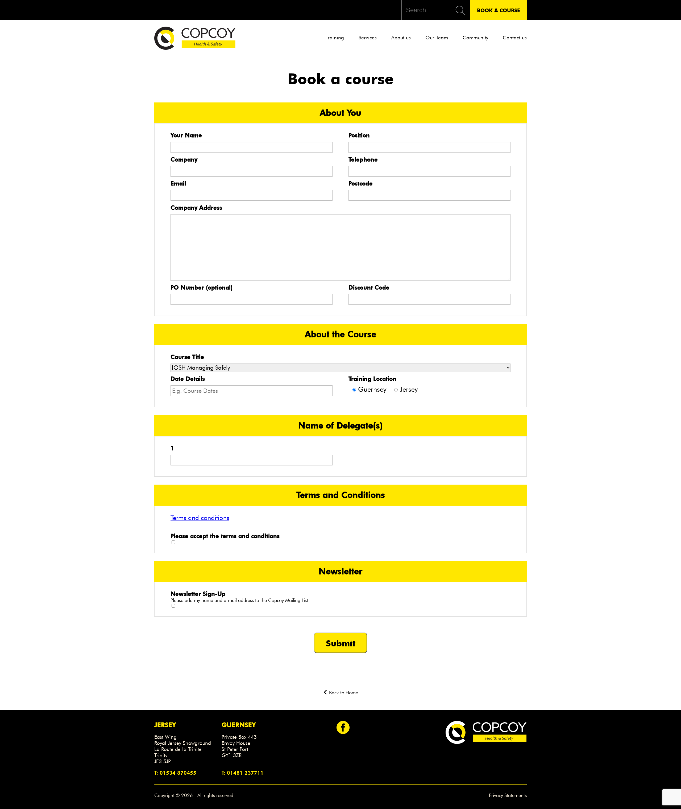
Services (368, 38)
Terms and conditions (200, 518)
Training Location (372, 378)
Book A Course (498, 10)
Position (359, 135)
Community (475, 38)
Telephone (363, 159)
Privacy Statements (508, 795)
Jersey (409, 389)
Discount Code (368, 287)
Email (178, 183)
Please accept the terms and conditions (225, 536)
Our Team (436, 38)
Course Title (187, 357)
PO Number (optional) (201, 287)
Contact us (515, 38)
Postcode (360, 183)
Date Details (188, 378)
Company (184, 159)
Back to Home (343, 693)
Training (335, 38)
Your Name (186, 135)
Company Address (196, 207)
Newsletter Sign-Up (198, 593)
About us (401, 38)
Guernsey (372, 389)
